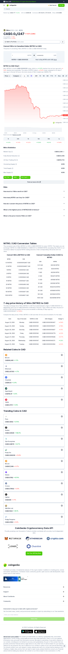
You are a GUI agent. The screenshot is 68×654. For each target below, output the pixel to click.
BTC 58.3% (42, 12)
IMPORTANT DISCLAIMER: (11, 636)
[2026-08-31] (63, 76)
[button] (34, 182)
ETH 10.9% (48, 12)
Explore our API (17, 134)
